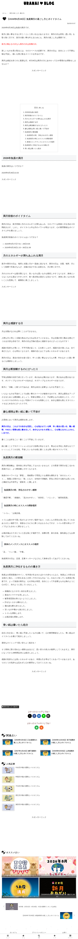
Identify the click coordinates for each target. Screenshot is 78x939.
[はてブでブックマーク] (39, 716)
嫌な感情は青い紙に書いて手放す (37, 129)
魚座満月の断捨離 (31, 132)
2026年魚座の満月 (31, 112)
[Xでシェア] (30, 716)
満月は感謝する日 (31, 122)
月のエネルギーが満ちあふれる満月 (38, 119)
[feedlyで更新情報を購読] (37, 728)
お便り (64, 932)
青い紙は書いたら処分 (33, 148)
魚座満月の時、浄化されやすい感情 (40, 135)
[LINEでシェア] (44, 716)
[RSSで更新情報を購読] (41, 728)
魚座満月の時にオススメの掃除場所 (40, 138)
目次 (36, 108)
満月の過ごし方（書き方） (11, 706)
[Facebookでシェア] (34, 716)
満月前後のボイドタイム (34, 115)
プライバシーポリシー (39, 932)
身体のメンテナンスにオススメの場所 (40, 142)
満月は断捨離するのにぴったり (36, 125)
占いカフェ (13, 932)
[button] (48, 716)
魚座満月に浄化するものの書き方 (37, 145)
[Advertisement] (39, 86)
